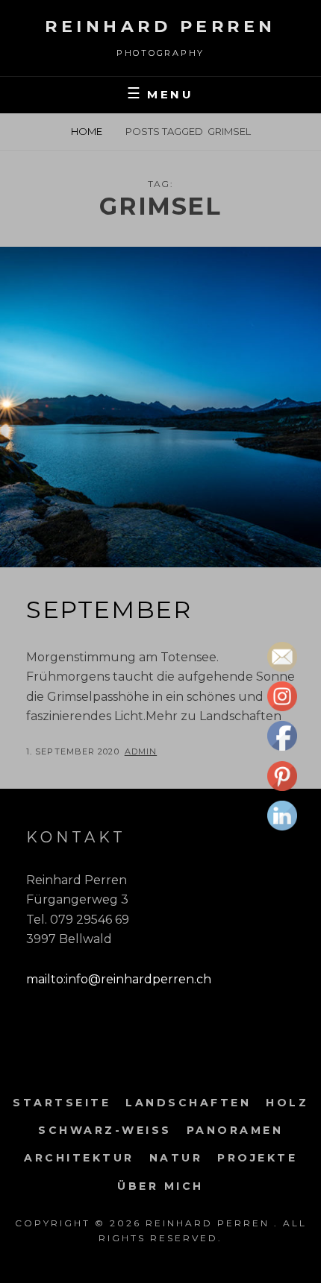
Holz (287, 1102)
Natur (176, 1157)
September (108, 609)
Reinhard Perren (160, 26)
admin (141, 751)
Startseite (61, 1102)
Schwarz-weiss (105, 1130)
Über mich (160, 1186)
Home (86, 131)
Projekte (257, 1157)
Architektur (79, 1157)
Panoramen (235, 1130)
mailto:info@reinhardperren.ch (118, 979)
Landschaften (188, 1102)
